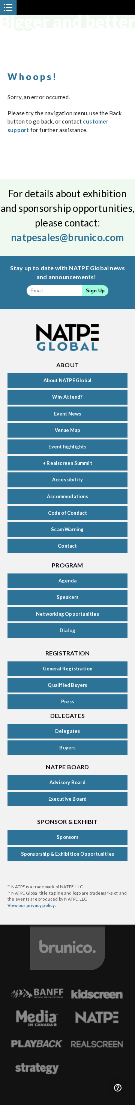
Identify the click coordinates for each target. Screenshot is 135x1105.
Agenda (67, 581)
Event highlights (67, 447)
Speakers (68, 597)
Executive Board (67, 799)
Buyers (67, 748)
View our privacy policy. (32, 905)
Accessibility (67, 480)
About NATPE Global (68, 380)
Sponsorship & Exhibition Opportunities (67, 854)
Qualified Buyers (67, 685)
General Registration (68, 669)
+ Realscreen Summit (67, 463)
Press (67, 701)
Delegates (67, 731)
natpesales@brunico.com (67, 237)
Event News (67, 414)
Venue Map (68, 430)
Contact (67, 546)
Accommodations (67, 496)
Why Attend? (67, 397)
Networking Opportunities (67, 614)
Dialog (67, 630)
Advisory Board (68, 782)
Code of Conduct (67, 513)
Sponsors (67, 837)
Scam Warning (67, 529)
